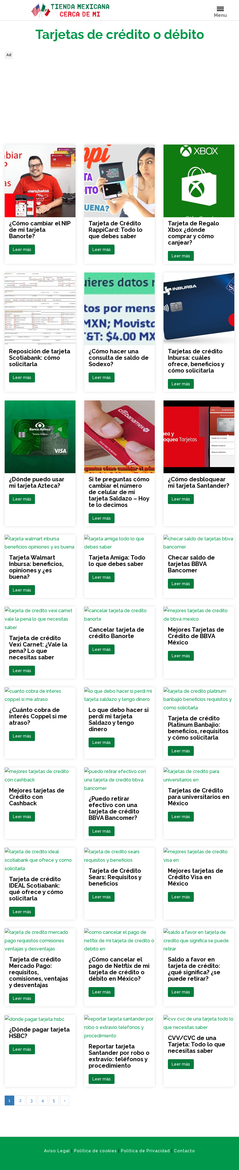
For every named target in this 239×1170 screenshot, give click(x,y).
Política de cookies (95, 1150)
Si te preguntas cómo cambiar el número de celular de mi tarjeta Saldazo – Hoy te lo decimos (119, 492)
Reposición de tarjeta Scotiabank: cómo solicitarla (39, 357)
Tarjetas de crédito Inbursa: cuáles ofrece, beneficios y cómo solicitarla (196, 361)
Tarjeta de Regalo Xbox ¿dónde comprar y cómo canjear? (193, 233)
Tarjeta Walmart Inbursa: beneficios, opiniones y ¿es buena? (36, 567)
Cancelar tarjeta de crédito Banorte (116, 632)
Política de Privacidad (145, 1150)
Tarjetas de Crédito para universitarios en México (198, 796)
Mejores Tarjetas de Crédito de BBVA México (196, 636)
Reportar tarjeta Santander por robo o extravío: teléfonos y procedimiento (119, 1056)
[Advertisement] (119, 101)
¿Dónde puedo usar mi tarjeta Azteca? (36, 482)
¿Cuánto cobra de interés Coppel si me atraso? (38, 716)
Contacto (184, 1150)
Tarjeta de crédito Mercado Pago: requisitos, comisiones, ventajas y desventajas (38, 972)
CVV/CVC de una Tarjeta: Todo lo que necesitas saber (196, 1044)
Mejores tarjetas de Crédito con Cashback (36, 796)
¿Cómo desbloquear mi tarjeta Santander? (198, 482)
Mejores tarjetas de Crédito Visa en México (195, 877)
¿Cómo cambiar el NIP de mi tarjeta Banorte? (39, 229)
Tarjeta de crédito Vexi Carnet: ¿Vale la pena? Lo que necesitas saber (38, 647)
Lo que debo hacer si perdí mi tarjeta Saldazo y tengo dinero (119, 719)
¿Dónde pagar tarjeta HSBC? (39, 1032)
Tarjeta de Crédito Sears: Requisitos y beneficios (115, 877)
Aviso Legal (57, 1150)
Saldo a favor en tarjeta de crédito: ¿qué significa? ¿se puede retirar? (194, 969)
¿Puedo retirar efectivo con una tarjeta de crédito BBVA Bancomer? (114, 808)
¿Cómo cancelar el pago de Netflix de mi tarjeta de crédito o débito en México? (119, 969)
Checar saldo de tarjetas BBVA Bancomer (191, 564)
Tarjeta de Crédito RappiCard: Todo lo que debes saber (116, 229)
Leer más (22, 249)
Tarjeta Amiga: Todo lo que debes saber (117, 560)
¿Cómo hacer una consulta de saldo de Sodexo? (119, 357)
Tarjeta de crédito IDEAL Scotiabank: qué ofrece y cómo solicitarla (36, 889)
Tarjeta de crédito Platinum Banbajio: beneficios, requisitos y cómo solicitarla (198, 728)
